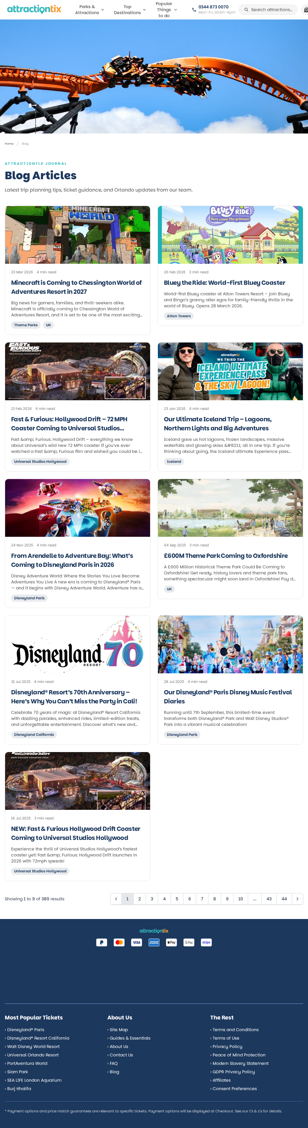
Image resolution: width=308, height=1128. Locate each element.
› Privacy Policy (226, 1046)
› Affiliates (220, 1080)
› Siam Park (16, 1072)
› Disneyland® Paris (24, 1030)
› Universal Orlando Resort (32, 1055)
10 (241, 899)
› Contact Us (120, 1055)
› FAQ (112, 1063)
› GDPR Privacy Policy (232, 1072)
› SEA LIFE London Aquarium (33, 1080)
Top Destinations (127, 10)
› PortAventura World (26, 1063)
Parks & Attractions (87, 10)
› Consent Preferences (233, 1089)
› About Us (117, 1046)
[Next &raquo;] (297, 899)
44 (284, 899)
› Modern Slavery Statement (239, 1063)
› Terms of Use (224, 1038)
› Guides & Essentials (128, 1038)
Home (9, 144)
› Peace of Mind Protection (238, 1055)
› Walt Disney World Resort (32, 1046)
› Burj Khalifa (18, 1089)
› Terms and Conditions (234, 1030)
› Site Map (117, 1030)
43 (269, 899)
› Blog (113, 1072)
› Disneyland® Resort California (37, 1038)
